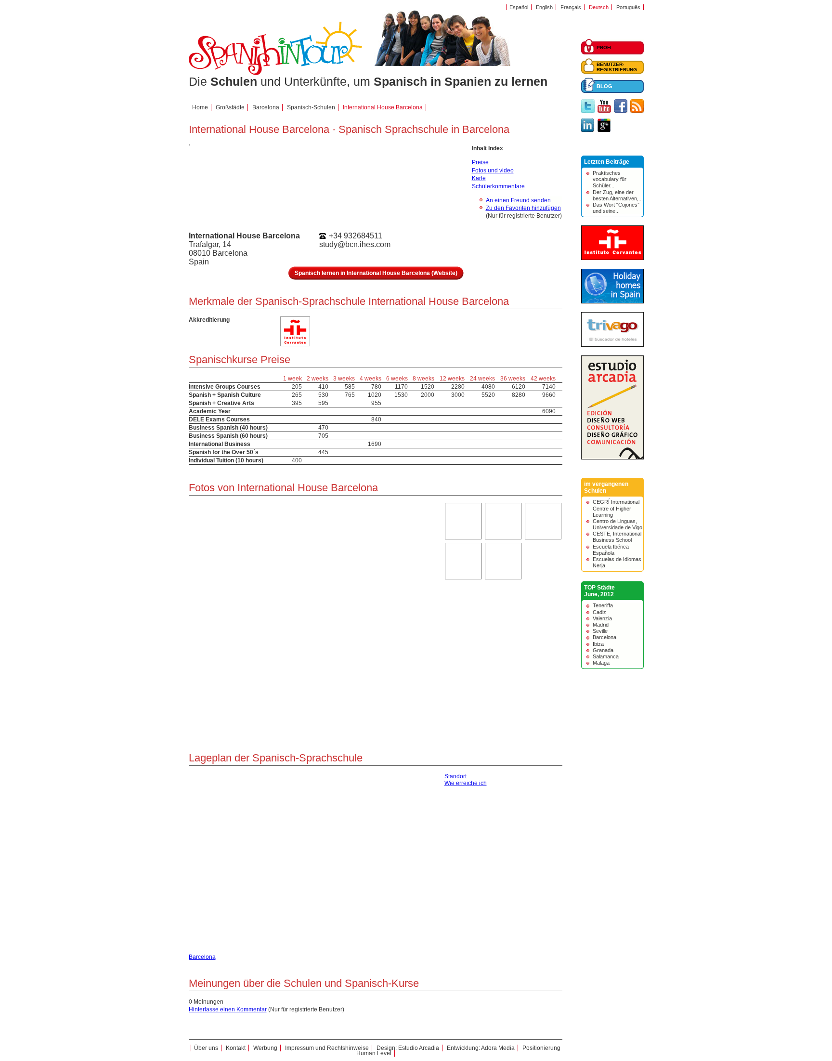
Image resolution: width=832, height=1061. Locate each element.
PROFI (604, 47)
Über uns (206, 1048)
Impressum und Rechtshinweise (327, 1048)
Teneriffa (603, 605)
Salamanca (606, 656)
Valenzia (602, 618)
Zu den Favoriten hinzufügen (523, 208)
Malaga (601, 663)
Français (570, 7)
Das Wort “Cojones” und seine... (616, 208)
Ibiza (598, 644)
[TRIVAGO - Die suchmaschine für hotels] (612, 344)
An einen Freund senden (518, 200)
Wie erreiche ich (465, 783)
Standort (455, 776)
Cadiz (599, 612)
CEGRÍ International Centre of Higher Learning (616, 508)
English (544, 7)
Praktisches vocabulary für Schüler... (609, 179)
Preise (480, 162)
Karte (479, 178)
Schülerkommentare (498, 186)
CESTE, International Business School (617, 537)
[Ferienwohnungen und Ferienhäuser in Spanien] (612, 301)
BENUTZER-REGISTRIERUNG (617, 67)
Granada (603, 650)
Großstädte (230, 107)
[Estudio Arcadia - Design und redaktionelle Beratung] (612, 457)
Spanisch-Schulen (311, 107)
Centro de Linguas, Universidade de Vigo (617, 524)
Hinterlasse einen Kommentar (228, 1009)
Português (628, 7)
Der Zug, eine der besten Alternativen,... (618, 195)
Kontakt (236, 1048)
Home (200, 107)
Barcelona (604, 637)
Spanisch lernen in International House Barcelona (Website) (376, 273)
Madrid (601, 625)
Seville (600, 631)
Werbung (265, 1048)
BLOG (604, 86)
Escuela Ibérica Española (611, 550)
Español (518, 7)
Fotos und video (493, 170)
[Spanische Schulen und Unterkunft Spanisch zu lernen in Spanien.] (275, 73)
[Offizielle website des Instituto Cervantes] (612, 258)
